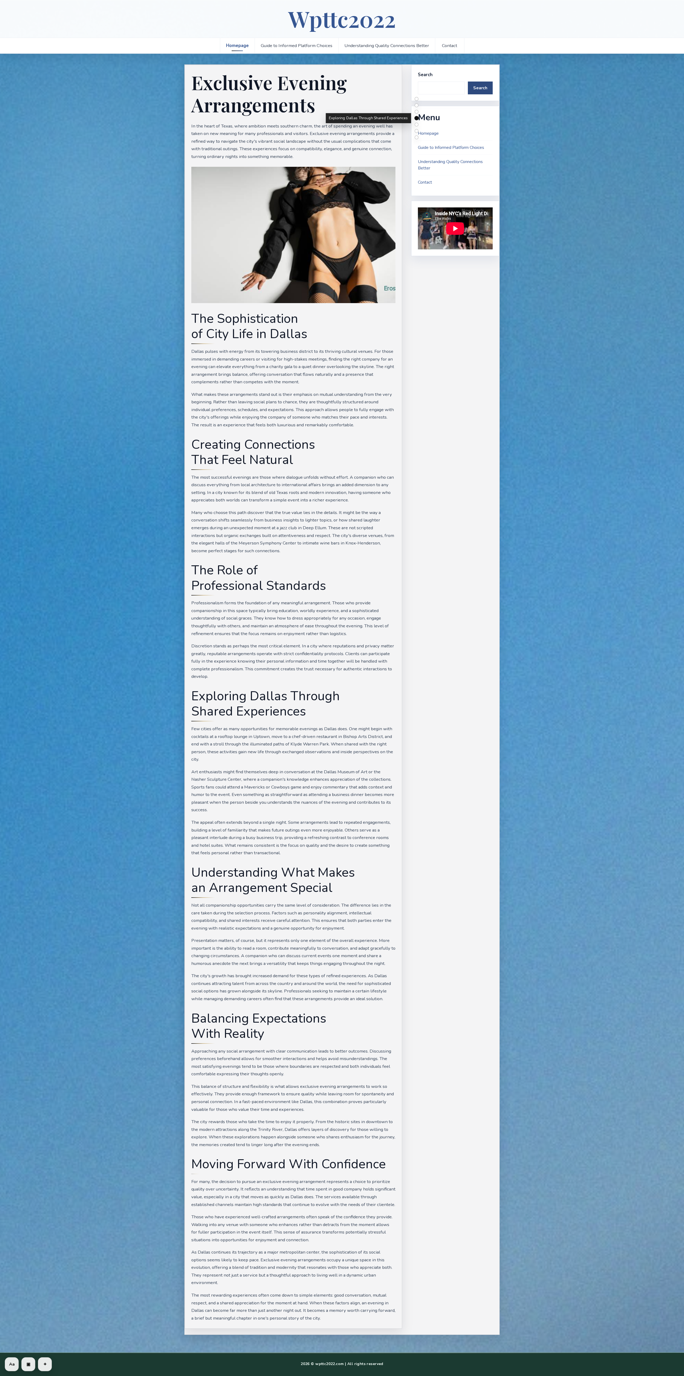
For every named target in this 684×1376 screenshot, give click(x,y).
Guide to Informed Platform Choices (296, 45)
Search (425, 75)
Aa (12, 1364)
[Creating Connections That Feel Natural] (416, 105)
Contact (449, 45)
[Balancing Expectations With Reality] (416, 131)
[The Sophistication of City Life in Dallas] (416, 99)
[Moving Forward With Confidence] (416, 137)
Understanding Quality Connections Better (386, 45)
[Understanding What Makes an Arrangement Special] (416, 124)
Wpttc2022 (342, 18)
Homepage (237, 45)
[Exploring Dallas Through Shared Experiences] (416, 118)
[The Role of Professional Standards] (416, 112)
